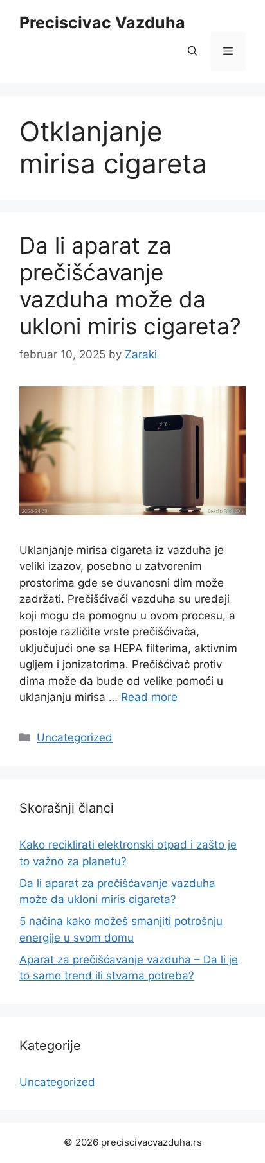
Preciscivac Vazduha (102, 22)
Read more (149, 697)
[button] (192, 51)
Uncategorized (75, 737)
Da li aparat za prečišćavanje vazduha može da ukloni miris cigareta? (130, 286)
